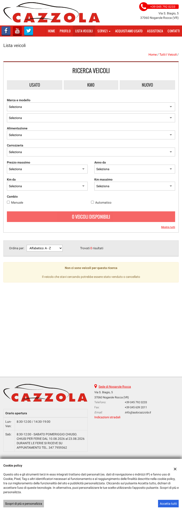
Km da (11, 179)
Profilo (65, 31)
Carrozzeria (15, 145)
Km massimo (103, 179)
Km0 (91, 85)
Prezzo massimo (18, 162)
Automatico (103, 202)
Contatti (174, 31)
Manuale (17, 202)
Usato (34, 85)
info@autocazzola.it (138, 412)
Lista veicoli (84, 31)
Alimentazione (17, 128)
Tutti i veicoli (168, 54)
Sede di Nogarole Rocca (115, 386)
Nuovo (147, 85)
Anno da (100, 162)
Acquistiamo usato (128, 31)
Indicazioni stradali (107, 417)
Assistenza (155, 31)
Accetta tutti (168, 503)
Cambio (12, 196)
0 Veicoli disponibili (91, 216)
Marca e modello (18, 100)
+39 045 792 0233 (136, 402)
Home (51, 31)
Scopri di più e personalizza (23, 503)
